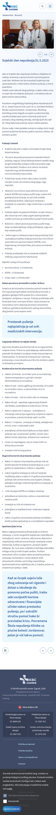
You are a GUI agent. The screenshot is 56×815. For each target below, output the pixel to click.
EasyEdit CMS (34, 695)
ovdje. (10, 788)
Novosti (18, 15)
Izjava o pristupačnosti (28, 757)
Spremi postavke (12, 809)
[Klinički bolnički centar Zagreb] (10, 6)
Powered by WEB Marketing (15, 695)
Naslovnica (8, 15)
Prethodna (43, 650)
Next (51, 54)
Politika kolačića (25, 750)
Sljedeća (51, 650)
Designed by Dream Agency (28, 692)
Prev (40, 54)
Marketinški (13, 801)
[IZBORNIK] (50, 6)
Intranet (21, 763)
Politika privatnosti (26, 744)
